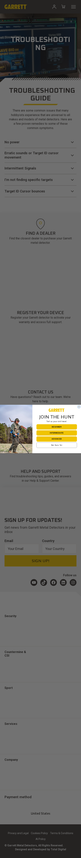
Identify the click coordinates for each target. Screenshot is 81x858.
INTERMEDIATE (57, 433)
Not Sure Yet (56, 445)
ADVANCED (57, 439)
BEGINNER (57, 427)
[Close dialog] (79, 406)
